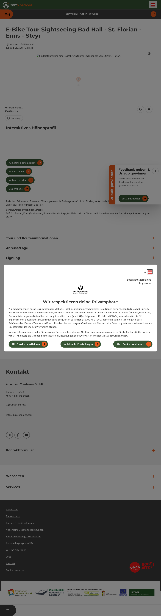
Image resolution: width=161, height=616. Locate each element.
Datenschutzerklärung (139, 279)
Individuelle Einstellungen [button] (78, 344)
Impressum (145, 283)
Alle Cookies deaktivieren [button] (26, 344)
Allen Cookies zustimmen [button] (130, 344)
